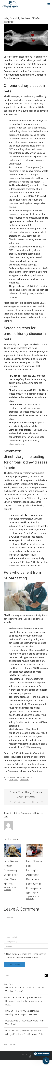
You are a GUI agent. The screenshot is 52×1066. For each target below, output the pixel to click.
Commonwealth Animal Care (15, 777)
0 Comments (24, 780)
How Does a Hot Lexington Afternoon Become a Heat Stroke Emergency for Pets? (24, 1001)
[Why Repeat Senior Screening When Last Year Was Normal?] (12, 845)
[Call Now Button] (46, 1060)
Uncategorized (13, 780)
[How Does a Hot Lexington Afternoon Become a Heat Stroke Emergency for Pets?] (34, 845)
